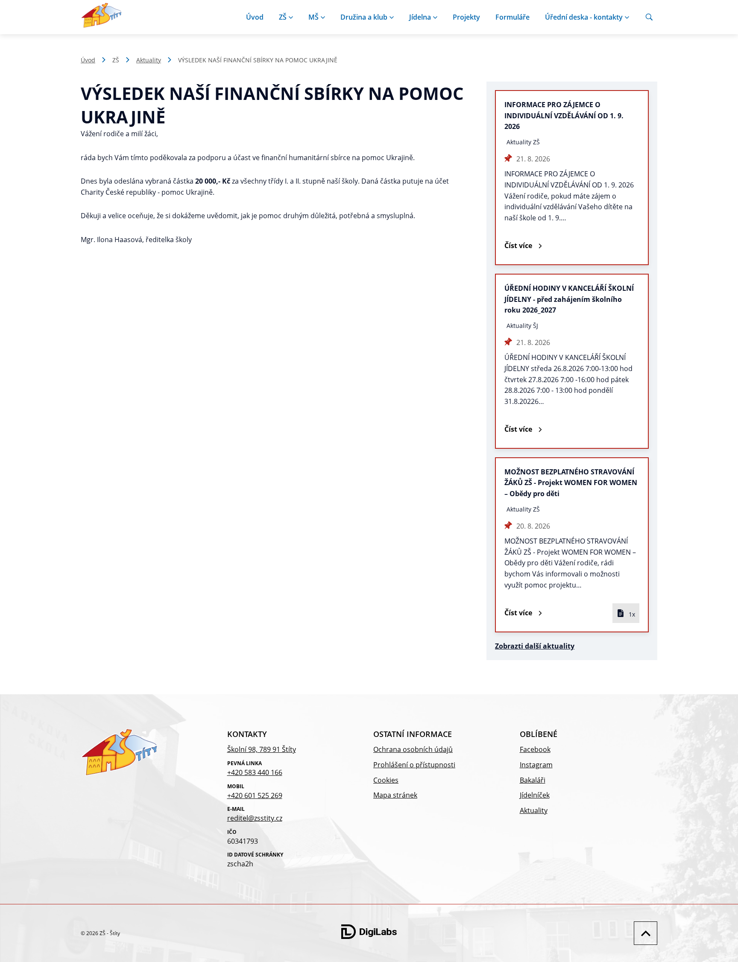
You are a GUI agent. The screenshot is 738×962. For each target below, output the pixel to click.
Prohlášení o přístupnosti (414, 764)
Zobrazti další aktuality (534, 646)
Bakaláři (532, 780)
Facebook (535, 749)
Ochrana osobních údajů (413, 749)
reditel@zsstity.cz (254, 818)
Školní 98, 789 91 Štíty (261, 749)
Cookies (385, 780)
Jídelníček (535, 795)
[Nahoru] (643, 933)
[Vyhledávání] (649, 17)
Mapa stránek (395, 795)
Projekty (466, 17)
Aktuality (148, 60)
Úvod (255, 17)
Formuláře (512, 17)
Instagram (536, 764)
